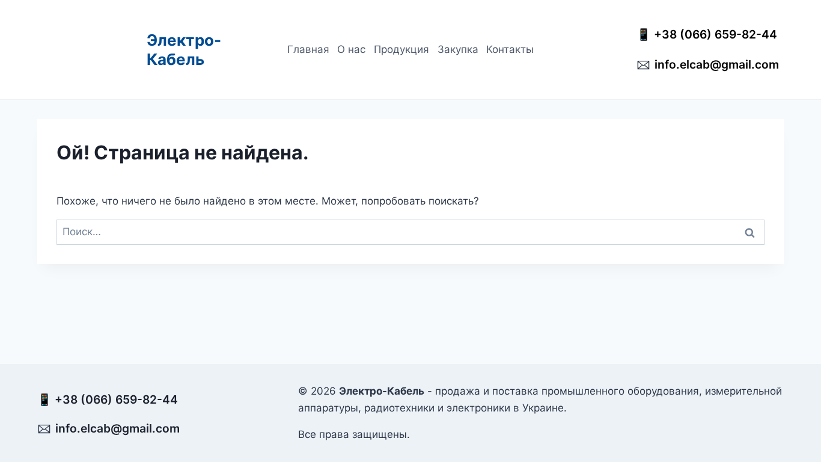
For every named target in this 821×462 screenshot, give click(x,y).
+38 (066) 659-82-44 (718, 34)
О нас (351, 49)
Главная (308, 49)
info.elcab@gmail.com (717, 64)
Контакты (510, 49)
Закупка (458, 49)
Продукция (401, 49)
